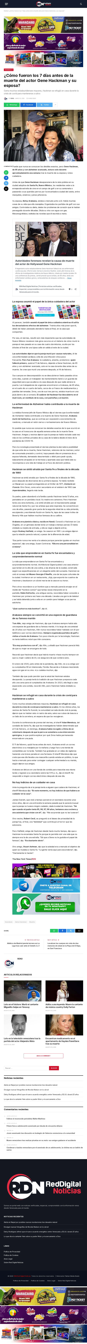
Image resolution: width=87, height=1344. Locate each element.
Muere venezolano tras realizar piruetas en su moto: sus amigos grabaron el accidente (41, 1140)
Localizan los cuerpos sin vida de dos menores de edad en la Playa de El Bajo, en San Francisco (64, 945)
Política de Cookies (11, 1255)
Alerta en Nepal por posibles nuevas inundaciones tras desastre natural (30, 1085)
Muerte (32, 922)
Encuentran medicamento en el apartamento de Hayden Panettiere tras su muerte (62, 1041)
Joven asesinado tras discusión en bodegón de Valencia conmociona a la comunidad (41, 1133)
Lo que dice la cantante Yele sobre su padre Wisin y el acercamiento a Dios (32, 1099)
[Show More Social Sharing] (55, 105)
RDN (34, 859)
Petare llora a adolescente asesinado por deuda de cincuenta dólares (34, 1126)
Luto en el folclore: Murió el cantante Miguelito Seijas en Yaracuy (21, 1005)
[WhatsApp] (6, 172)
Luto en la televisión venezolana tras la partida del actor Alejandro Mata (22, 1039)
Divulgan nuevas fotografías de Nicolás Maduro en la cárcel (26, 1090)
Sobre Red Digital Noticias (13, 1262)
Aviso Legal (8, 1259)
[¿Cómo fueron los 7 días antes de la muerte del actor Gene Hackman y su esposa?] (43, 135)
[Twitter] (6, 183)
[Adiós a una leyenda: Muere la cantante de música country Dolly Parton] (64, 991)
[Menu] (6, 4)
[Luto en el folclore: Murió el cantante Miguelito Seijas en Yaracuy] (22, 991)
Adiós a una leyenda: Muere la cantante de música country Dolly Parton (64, 1005)
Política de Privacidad (12, 1252)
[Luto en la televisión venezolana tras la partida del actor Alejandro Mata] (22, 1025)
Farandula (9, 70)
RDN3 (12, 98)
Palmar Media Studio (72, 1276)
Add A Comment (43, 1056)
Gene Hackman (21, 922)
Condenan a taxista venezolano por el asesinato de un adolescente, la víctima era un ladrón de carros (45, 1149)
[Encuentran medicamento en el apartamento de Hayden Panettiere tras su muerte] (64, 1025)
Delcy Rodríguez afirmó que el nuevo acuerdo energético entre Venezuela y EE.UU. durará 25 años (41, 1094)
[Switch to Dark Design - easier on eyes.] (81, 4)
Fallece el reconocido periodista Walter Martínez (26, 1119)
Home (6, 11)
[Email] (6, 188)
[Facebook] (6, 178)
